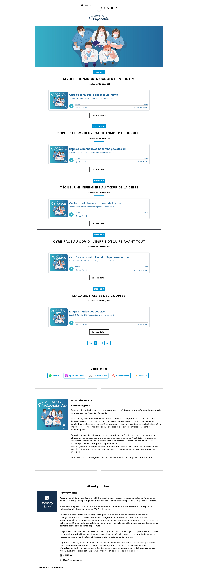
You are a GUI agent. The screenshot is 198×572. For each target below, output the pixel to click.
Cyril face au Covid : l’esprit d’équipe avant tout (99, 241)
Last (107, 343)
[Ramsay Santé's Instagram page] (66, 555)
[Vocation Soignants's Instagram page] (107, 8)
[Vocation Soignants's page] (115, 8)
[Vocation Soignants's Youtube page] (111, 8)
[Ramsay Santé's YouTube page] (71, 555)
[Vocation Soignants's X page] (104, 8)
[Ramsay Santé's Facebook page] (61, 555)
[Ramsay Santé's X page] (63, 555)
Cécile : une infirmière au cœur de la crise (99, 187)
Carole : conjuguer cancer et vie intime (99, 79)
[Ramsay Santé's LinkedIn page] (68, 555)
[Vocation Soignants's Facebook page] (101, 8)
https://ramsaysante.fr (72, 560)
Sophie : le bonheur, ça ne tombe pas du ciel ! (99, 133)
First (90, 343)
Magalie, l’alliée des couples (99, 296)
